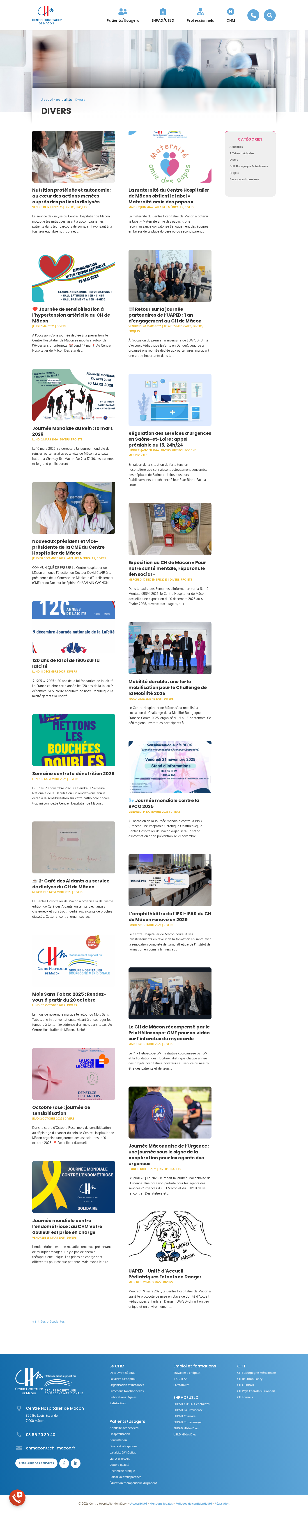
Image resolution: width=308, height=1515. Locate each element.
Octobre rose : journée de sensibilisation (61, 1110)
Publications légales (123, 1397)
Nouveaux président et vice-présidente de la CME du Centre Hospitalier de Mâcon (68, 547)
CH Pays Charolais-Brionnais (256, 1391)
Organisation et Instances (127, 1385)
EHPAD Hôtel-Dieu (185, 1428)
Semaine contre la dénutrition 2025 (73, 773)
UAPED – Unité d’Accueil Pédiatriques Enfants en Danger (165, 1274)
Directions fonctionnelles (127, 1391)
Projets (81, 207)
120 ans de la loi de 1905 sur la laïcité (66, 663)
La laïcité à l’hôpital (123, 1379)
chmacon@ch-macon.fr (50, 1448)
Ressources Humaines (244, 179)
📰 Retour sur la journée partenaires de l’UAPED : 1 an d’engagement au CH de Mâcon (165, 315)
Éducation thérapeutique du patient (133, 1483)
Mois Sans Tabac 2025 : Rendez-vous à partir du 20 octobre (69, 997)
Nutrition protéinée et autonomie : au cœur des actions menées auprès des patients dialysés (71, 196)
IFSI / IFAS (180, 1379)
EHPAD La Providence (188, 1410)
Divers (69, 207)
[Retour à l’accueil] (47, 15)
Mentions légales (161, 1503)
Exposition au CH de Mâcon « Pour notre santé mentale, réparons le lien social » (167, 568)
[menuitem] (123, 15)
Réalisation (222, 1503)
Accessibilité (138, 1503)
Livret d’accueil (119, 1458)
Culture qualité (119, 1464)
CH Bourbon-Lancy (249, 1379)
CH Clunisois (245, 1385)
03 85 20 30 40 (40, 1434)
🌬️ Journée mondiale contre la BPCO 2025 (164, 803)
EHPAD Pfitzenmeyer (187, 1422)
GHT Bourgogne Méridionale (249, 166)
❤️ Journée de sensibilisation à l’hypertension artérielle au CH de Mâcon (71, 315)
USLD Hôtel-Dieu (184, 1434)
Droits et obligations (123, 1446)
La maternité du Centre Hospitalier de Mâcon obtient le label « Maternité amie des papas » (169, 196)
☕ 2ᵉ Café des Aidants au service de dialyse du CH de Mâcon (70, 884)
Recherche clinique (122, 1471)
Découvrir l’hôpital (122, 1372)
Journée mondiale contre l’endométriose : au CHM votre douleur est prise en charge (67, 1226)
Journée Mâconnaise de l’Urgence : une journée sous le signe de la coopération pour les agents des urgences (169, 1155)
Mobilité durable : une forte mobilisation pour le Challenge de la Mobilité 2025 (168, 687)
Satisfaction (118, 1403)
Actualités (64, 99)
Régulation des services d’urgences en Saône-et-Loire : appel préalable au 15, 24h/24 (170, 439)
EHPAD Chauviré (184, 1416)
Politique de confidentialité (193, 1503)
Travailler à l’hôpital (186, 1372)
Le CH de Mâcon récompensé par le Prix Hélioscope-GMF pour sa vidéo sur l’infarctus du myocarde (169, 1033)
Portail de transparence (125, 1477)
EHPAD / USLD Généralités (191, 1404)
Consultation (118, 1440)
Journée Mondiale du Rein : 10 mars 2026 (72, 431)
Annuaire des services (36, 1463)
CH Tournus (245, 1397)
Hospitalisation (120, 1434)
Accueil (47, 99)
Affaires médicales (81, 558)
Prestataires (181, 1385)
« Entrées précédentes (48, 1321)
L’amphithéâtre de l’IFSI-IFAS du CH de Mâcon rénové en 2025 (170, 916)
